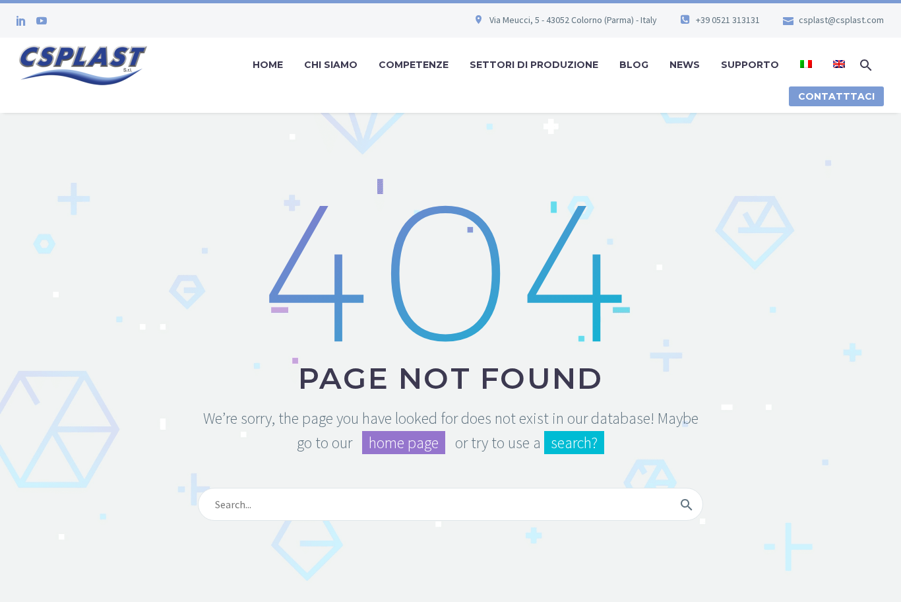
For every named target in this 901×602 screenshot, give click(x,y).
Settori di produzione (534, 65)
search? (574, 442)
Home (268, 65)
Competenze (414, 65)
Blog (633, 65)
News (684, 65)
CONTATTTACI (836, 96)
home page (404, 442)
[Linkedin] (21, 20)
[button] (866, 65)
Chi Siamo (330, 65)
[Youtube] (41, 20)
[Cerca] (686, 504)
